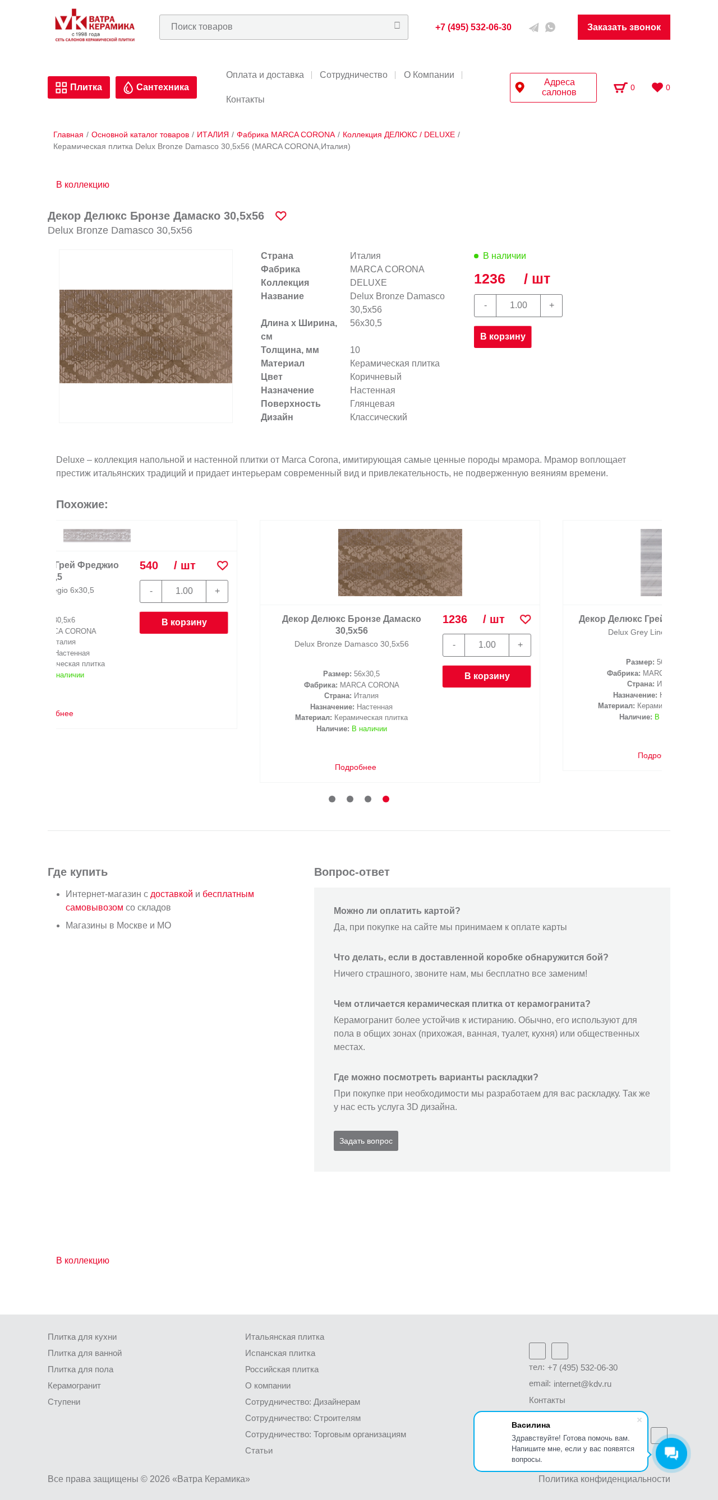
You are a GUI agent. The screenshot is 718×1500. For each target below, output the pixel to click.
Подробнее (162, 767)
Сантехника (162, 87)
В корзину (503, 336)
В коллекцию (82, 184)
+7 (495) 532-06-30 (582, 1367)
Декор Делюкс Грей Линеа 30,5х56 (461, 619)
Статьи (259, 1450)
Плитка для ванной (85, 1353)
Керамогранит (74, 1385)
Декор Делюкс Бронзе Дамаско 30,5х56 (159, 624)
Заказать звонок (624, 27)
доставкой (171, 894)
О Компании (429, 75)
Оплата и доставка (265, 75)
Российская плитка (282, 1369)
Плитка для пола (80, 1369)
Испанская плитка (280, 1353)
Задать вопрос (366, 1140)
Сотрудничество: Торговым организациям (325, 1434)
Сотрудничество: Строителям (303, 1418)
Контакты (245, 99)
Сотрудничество (354, 75)
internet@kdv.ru (582, 1383)
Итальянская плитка (284, 1336)
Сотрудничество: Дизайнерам (302, 1401)
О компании (268, 1385)
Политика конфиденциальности (604, 1479)
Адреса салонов (559, 87)
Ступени (64, 1401)
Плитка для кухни (82, 1336)
